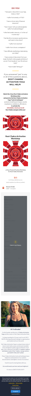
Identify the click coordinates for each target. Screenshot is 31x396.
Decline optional (15, 388)
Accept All (15, 391)
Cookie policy (12, 383)
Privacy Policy (15, 385)
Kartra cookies (19, 383)
